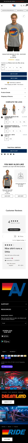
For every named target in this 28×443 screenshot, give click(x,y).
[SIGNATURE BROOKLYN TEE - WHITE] (20, 176)
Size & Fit (4, 88)
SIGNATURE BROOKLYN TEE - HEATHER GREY (16, 117)
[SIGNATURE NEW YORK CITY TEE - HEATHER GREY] (7, 179)
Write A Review (14, 229)
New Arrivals (20, 10)
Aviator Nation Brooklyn (8, 10)
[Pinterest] (8, 154)
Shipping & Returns (7, 96)
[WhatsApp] (11, 154)
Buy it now (14, 78)
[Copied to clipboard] (14, 154)
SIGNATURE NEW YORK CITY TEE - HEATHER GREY (7, 191)
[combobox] (19, 240)
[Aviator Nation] (14, 388)
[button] (8, 402)
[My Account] (24, 5)
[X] (5, 154)
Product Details (5, 92)
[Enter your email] (25, 323)
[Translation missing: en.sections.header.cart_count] (26, 5)
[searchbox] (8, 236)
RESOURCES (6, 309)
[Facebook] (2, 154)
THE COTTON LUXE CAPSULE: (14, 1)
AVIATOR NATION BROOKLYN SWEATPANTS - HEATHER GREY (16, 126)
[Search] (21, 5)
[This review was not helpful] (21, 265)
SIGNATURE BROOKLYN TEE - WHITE (20, 184)
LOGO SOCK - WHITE (16, 134)
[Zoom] (23, 15)
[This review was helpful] (18, 265)
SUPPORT (5, 304)
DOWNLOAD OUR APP (7, 331)
